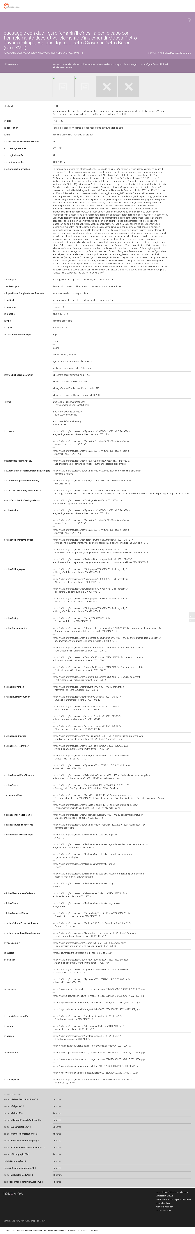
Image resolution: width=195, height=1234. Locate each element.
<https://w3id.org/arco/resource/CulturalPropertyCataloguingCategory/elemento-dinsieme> (97, 472)
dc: (7, 121)
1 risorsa (57, 1099)
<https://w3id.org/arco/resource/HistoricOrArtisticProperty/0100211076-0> (122, 492)
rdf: (7, 402)
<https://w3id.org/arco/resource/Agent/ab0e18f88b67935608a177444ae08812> (92, 462)
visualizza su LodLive (164, 1196)
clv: (12, 943)
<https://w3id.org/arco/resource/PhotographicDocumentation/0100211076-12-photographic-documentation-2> (107, 639)
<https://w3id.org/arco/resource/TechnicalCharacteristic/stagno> (85, 885)
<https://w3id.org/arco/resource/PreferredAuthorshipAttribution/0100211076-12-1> (100, 541)
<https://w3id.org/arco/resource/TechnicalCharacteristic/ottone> (84, 865)
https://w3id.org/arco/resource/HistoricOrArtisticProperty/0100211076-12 (43, 52)
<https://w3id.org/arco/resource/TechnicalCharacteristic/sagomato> (86, 905)
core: (12, 286)
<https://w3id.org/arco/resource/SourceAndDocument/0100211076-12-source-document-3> (98, 668)
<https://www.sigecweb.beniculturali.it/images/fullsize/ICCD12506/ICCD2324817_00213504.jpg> (99, 996)
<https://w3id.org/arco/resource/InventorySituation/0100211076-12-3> (87, 718)
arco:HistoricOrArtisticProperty (67, 413)
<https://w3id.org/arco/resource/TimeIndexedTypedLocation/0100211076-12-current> (94, 934)
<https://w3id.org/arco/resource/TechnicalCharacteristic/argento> (85, 836)
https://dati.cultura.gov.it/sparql (175, 1192)
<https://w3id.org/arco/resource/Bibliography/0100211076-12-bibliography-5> (91, 610)
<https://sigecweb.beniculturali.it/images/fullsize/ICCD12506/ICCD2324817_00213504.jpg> (96, 1002)
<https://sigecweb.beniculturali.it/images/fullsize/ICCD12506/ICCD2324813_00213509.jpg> (96, 1009)
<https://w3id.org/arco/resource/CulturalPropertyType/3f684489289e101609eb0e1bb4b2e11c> (99, 826)
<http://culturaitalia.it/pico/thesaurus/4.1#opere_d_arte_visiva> (83, 953)
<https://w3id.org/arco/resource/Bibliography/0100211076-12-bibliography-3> (91, 590)
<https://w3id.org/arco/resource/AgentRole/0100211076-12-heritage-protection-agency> (95, 806)
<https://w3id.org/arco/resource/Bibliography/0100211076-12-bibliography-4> (91, 600)
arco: (15, 148)
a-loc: (21, 923)
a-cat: (22, 500)
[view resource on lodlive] (189, 20)
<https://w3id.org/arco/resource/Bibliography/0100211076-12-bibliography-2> (91, 580)
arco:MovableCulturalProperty (67, 423)
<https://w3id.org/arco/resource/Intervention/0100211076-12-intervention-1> (90, 688)
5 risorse (57, 1154)
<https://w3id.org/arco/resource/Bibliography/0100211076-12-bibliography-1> (91, 571)
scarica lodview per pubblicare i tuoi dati (25, 1221)
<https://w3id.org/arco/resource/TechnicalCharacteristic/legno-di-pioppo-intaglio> (92, 855)
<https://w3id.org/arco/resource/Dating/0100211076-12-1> (81, 619)
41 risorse (57, 1175)
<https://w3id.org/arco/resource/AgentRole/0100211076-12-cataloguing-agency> (110, 796)
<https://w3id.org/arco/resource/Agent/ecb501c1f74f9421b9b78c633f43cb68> (91, 452)
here (96, 1231)
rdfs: (11, 64)
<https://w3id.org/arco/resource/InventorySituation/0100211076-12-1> (87, 698)
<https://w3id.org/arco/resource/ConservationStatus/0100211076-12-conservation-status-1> (98, 816)
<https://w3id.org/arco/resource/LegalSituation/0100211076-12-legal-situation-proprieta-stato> (99, 737)
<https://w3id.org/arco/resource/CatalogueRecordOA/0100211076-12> (87, 502)
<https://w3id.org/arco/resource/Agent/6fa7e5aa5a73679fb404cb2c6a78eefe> (91, 442)
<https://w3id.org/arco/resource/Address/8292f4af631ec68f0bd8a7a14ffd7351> (92, 924)
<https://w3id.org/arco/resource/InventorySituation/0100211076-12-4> (87, 727)
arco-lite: (22, 141)
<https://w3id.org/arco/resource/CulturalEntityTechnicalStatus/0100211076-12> (91, 914)
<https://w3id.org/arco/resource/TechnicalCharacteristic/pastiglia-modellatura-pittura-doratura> (99, 875)
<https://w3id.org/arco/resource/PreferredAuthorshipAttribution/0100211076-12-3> (100, 561)
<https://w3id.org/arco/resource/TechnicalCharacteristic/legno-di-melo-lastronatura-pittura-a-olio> (100, 846)
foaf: (11, 1052)
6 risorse (57, 1127)
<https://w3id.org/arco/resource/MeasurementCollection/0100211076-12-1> (90, 895)
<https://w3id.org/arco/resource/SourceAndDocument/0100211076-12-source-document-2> (98, 659)
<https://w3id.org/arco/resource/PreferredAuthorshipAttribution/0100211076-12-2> (100, 551)
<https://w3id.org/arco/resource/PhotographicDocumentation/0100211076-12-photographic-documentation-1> (107, 629)
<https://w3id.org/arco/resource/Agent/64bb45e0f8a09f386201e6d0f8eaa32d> (91, 433)
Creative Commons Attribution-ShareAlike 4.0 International (41, 1231)
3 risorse (57, 1113)
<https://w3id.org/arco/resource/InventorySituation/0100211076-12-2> (87, 708)
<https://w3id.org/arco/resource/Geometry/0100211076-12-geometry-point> (90, 944)
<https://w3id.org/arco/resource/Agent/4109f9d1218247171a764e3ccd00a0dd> (92, 482)
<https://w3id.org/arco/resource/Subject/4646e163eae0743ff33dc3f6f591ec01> (92, 787)
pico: (17, 334)
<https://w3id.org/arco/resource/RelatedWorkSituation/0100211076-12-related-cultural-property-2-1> (101, 777)
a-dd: (24, 293)
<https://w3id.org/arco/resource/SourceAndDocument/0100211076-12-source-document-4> (98, 678)
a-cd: (17, 169)
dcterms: (18, 375)
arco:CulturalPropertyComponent (71, 403)
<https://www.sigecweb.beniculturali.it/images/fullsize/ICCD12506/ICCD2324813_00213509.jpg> (99, 989)
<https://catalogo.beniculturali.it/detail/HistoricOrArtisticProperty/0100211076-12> (92, 1046)
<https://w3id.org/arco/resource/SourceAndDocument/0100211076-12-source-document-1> (98, 649)
